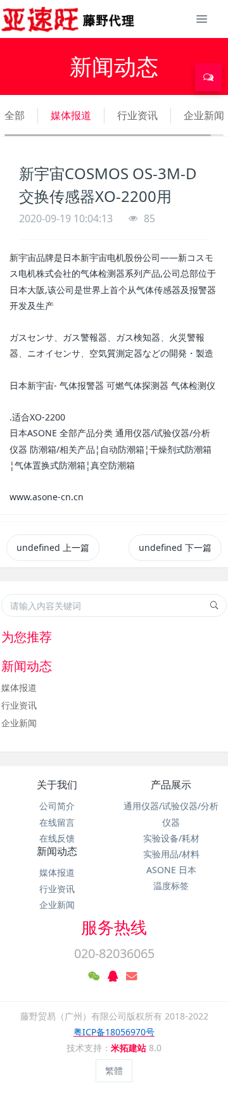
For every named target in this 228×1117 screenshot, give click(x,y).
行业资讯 (137, 115)
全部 (14, 115)
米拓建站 (130, 1048)
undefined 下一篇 (175, 547)
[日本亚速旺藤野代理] (68, 19)
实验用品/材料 (171, 854)
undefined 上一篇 (52, 547)
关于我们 (57, 785)
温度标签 (171, 886)
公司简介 (57, 806)
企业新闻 (204, 115)
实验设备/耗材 (171, 838)
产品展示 (171, 785)
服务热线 (114, 927)
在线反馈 (57, 838)
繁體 (114, 1070)
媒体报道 (71, 115)
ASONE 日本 (171, 870)
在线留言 (57, 822)
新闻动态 (57, 851)
